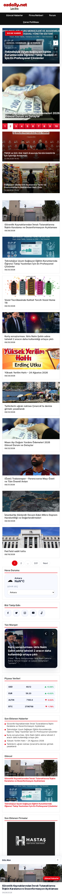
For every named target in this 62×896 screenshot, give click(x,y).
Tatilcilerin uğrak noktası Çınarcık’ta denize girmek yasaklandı (30, 745)
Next (45, 563)
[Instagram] (24, 613)
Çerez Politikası (31, 22)
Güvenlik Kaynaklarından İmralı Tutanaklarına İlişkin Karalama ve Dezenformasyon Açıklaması (30, 724)
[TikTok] (41, 613)
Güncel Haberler (14, 15)
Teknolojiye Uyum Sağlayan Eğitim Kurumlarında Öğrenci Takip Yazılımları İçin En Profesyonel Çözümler (32, 730)
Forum (52, 15)
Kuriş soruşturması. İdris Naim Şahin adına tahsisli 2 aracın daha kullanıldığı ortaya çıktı (31, 736)
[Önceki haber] (46, 633)
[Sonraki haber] (52, 633)
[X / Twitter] (16, 613)
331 (36, 563)
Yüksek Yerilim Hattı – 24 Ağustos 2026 (25, 740)
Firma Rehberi (36, 15)
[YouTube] (33, 613)
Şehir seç (12, 586)
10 (56, 126)
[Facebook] (8, 613)
